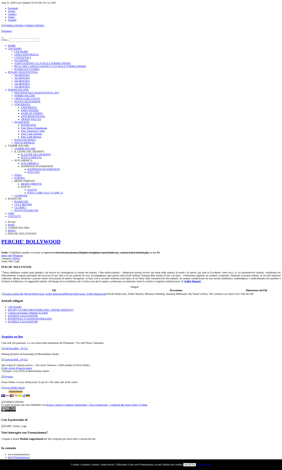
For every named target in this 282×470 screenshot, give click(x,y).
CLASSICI (20, 207)
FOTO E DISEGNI (31, 157)
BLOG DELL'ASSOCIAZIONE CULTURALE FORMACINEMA (50, 66)
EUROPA (19, 178)
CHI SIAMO (15, 48)
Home (11, 224)
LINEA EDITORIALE (26, 54)
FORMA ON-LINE (18, 89)
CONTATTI (14, 216)
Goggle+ (12, 14)
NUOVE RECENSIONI (27, 101)
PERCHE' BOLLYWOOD (31, 241)
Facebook (13, 8)
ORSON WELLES (31, 119)
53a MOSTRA (22, 84)
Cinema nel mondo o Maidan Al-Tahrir (28, 312)
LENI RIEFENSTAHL (33, 116)
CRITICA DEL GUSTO (27, 98)
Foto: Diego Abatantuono (34, 128)
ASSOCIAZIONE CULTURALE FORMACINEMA (42, 63)
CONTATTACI (22, 57)
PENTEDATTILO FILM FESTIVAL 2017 (36, 92)
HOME (12, 45)
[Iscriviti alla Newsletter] (141, 31)
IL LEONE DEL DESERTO (36, 154)
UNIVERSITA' (22, 104)
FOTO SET (33, 172)
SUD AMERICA (30, 163)
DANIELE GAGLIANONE (23, 315)
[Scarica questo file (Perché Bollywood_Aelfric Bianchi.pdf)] (34, 294)
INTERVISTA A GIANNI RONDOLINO (30, 318)
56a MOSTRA (22, 75)
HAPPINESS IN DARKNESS (43, 169)
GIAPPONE (21, 195)
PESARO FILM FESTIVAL (23, 72)
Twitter (11, 11)
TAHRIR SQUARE (25, 148)
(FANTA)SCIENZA (25, 139)
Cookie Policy (204, 464)
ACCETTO (190, 464)
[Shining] (14, 359)
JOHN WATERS (30, 110)
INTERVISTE (22, 122)
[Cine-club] (14, 348)
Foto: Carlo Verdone (31, 134)
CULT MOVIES (23, 204)
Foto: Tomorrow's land (32, 131)
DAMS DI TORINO (32, 113)
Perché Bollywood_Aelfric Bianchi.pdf (86, 294)
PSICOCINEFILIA (24, 142)
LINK (11, 213)
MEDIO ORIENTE (31, 184)
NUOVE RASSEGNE (26, 210)
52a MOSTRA (22, 86)
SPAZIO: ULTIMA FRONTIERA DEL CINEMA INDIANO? (41, 310)
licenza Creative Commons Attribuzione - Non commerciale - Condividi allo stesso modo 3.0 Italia (96, 404)
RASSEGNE (21, 201)
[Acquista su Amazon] (16, 368)
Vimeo (11, 17)
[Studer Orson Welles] (13, 387)
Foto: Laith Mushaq (31, 136)
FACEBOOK (21, 60)
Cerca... (5, 39)
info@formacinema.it (19, 457)
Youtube (12, 20)
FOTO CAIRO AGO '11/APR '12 (45, 192)
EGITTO (32, 189)
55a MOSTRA (22, 78)
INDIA (18, 175)
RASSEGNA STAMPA (26, 69)
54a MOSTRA (22, 81)
